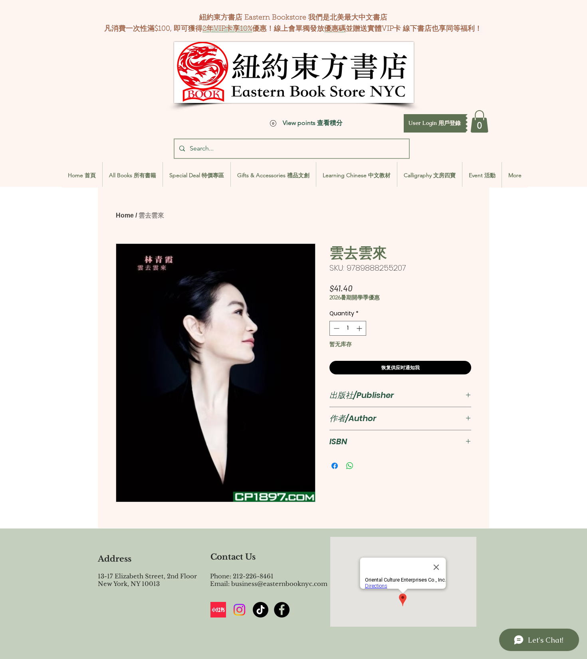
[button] (435, 123)
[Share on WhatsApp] (350, 466)
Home (125, 215)
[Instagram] (239, 609)
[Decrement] (336, 328)
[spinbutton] (348, 328)
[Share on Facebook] (334, 466)
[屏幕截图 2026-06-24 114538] (218, 609)
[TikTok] (260, 609)
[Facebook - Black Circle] (282, 609)
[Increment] (360, 328)
